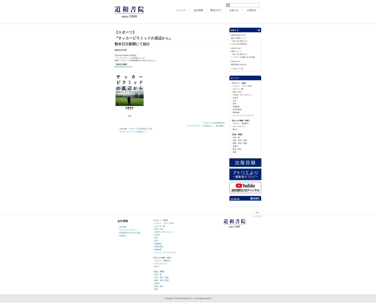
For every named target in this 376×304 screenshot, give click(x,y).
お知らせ (234, 10)
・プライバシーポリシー (127, 230)
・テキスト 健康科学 (240, 123)
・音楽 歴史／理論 (239, 140)
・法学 (233, 101)
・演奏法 (234, 146)
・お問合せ (122, 236)
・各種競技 (235, 107)
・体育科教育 (236, 110)
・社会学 (234, 98)
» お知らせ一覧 (237, 69)
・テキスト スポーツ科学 (241, 86)
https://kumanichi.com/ (123, 67)
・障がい (234, 129)
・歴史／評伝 (236, 92)
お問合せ (251, 10)
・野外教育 (235, 112)
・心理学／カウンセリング (241, 95)
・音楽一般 (235, 137)
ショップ (180, 10)
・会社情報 (122, 227)
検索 (221, 4)
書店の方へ (216, 10)
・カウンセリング (238, 126)
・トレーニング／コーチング (242, 115)
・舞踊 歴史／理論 (239, 143)
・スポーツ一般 (237, 89)
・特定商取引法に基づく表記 (129, 233)
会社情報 (198, 10)
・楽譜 (233, 152)
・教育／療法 (236, 149)
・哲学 (233, 104)
